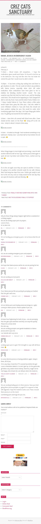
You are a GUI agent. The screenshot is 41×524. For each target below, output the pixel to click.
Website (3, 442)
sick (30, 60)
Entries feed (6, 504)
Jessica (24, 60)
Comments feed (7, 506)
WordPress (30, 520)
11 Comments (22, 61)
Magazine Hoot (18, 520)
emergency (19, 60)
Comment (3, 413)
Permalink (21, 228)
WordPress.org (7, 508)
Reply (28, 228)
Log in (4, 501)
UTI (11, 61)
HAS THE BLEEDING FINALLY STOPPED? (21, 197)
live (28, 60)
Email (3, 438)
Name (3, 435)
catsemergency (10, 60)
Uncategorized (29, 58)
